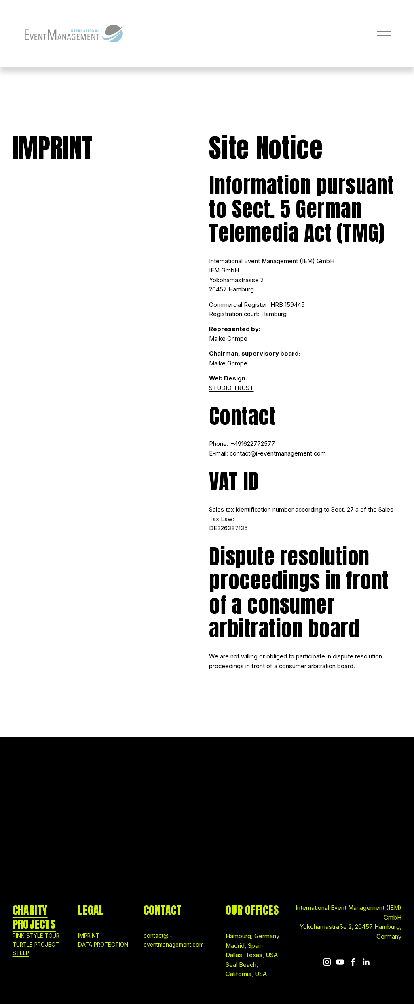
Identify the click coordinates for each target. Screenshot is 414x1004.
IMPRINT (88, 935)
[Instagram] (327, 962)
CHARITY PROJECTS (34, 917)
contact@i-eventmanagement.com (174, 939)
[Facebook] (353, 962)
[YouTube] (340, 962)
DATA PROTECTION (103, 944)
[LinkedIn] (366, 962)
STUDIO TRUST (231, 388)
